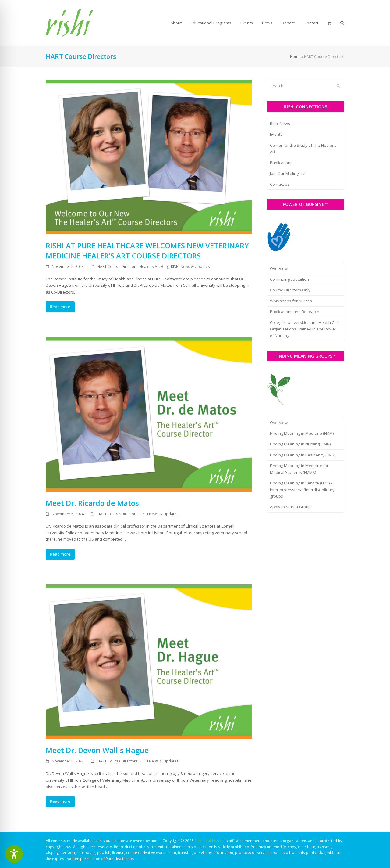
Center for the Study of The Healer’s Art (303, 148)
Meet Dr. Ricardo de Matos (92, 503)
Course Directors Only (290, 290)
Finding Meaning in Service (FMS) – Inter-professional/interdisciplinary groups (302, 489)
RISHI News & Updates (190, 266)
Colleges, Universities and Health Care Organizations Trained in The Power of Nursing (305, 329)
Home (295, 56)
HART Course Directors (118, 266)
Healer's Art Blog (154, 266)
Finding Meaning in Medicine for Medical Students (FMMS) (299, 469)
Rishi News (280, 123)
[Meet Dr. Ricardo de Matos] (149, 414)
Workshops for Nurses (291, 301)
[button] (329, 23)
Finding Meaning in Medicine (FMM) (302, 433)
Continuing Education (289, 279)
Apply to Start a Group (290, 507)
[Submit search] (338, 86)
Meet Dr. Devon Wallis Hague (97, 750)
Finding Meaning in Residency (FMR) (302, 455)
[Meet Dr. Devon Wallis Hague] (149, 661)
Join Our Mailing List (288, 173)
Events (276, 134)
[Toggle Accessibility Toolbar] (14, 854)
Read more (60, 306)
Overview (279, 268)
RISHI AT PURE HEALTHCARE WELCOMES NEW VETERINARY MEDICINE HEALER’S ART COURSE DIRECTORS (147, 250)
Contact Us (280, 184)
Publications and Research (294, 311)
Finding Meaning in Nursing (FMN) (300, 444)
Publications (281, 162)
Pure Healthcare (208, 840)
